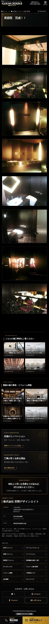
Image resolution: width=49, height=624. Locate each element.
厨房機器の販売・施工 (32, 560)
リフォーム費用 (7, 573)
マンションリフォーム (32, 547)
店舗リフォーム (7, 554)
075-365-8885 (18, 516)
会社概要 (5, 579)
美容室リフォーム (8, 560)
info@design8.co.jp (19, 523)
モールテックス (7, 566)
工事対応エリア (30, 573)
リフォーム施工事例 (32, 566)
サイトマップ (30, 579)
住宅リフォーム (7, 547)
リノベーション (30, 554)
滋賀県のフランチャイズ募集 (24, 614)
